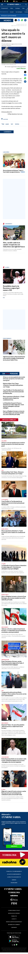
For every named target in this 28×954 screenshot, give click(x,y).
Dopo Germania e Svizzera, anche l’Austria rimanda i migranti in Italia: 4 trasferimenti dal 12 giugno (12, 663)
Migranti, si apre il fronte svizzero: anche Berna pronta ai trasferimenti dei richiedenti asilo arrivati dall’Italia (13, 792)
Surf (12, 124)
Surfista (17, 124)
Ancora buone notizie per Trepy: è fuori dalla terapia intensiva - (13, 171)
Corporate (14, 927)
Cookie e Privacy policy (14, 910)
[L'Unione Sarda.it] (14, 4)
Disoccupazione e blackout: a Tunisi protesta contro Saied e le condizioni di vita (13, 398)
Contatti (14, 918)
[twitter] (2, 1)
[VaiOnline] (14, 900)
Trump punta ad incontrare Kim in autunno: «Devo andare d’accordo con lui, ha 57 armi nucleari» (14, 693)
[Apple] (14, 937)
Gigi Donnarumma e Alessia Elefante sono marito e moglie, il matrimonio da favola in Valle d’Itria (14, 358)
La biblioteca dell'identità (14, 877)
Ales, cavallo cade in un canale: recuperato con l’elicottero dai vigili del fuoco (14, 245)
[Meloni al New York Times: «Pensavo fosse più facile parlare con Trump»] (14, 459)
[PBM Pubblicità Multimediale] (14, 903)
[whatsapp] (7, 1)
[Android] (14, 941)
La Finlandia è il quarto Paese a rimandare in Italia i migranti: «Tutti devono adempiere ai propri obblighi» (13, 405)
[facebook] (5, 1)
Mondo (7, 20)
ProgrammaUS (4, 8)
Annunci (14, 879)
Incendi (11, 12)
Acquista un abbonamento (14, 874)
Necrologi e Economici (14, 913)
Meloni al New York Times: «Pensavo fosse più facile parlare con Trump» (13, 385)
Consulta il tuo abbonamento (14, 871)
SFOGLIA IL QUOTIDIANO (8, 15)
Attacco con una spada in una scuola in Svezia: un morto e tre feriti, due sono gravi (14, 378)
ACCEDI (24, 1)
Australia (5, 119)
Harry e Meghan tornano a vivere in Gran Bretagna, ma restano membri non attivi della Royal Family (13, 412)
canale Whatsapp (21, 68)
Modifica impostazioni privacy (14, 921)
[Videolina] (14, 855)
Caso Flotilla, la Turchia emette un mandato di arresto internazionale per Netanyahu (13, 391)
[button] (16, 20)
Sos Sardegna (19, 12)
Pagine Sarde (14, 882)
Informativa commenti (14, 924)
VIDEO (23, 172)
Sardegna (17, 8)
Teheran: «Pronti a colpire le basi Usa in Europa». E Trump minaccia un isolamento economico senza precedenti (13, 630)
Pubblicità (14, 916)
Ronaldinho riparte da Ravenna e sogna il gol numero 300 (11, 288)
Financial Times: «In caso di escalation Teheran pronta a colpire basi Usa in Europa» (12, 726)
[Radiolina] (14, 862)
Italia (23, 8)
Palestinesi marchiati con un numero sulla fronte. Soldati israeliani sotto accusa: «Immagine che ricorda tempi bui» (13, 760)
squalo (7, 124)
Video (11, 8)
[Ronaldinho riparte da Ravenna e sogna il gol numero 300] (14, 276)
